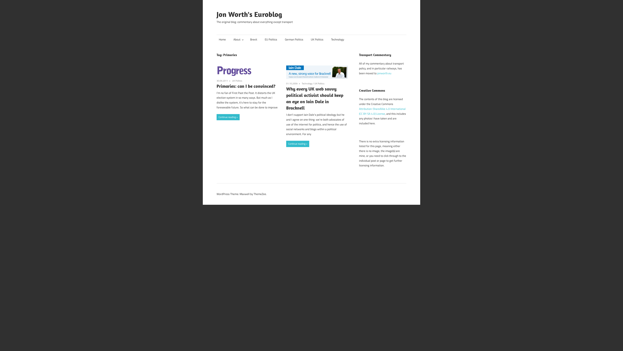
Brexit (253, 39)
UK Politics (317, 39)
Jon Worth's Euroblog (249, 14)
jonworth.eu (384, 73)
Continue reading (227, 117)
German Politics (294, 39)
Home (222, 39)
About (236, 39)
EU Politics (271, 39)
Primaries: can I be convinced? (246, 86)
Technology (337, 39)
